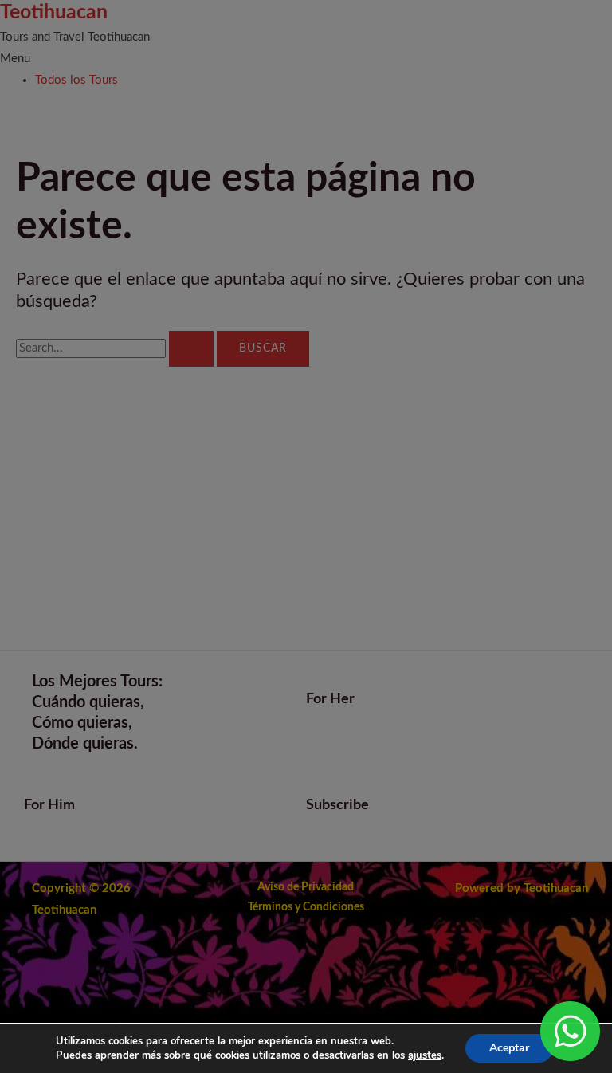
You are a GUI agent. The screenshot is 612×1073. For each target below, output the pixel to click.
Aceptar (509, 1047)
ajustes (424, 1055)
